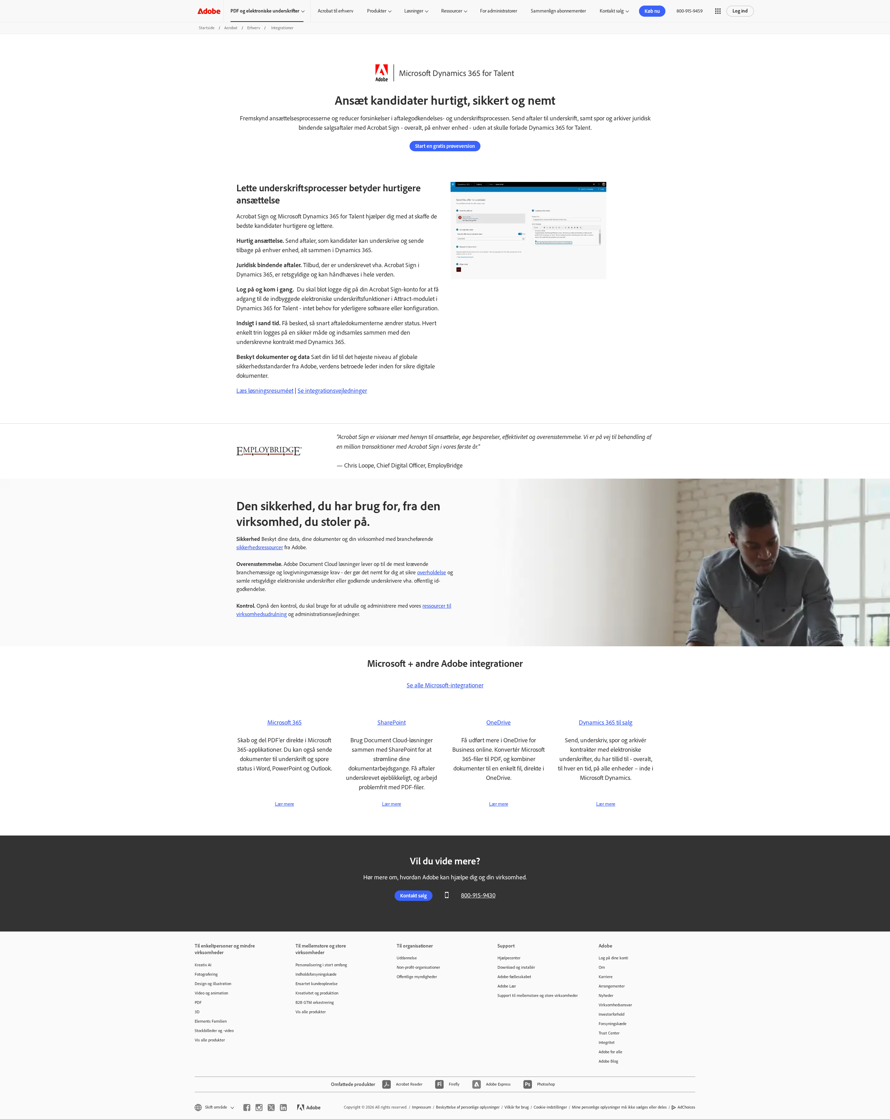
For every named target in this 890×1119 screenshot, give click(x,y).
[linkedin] (283, 1107)
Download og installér (516, 967)
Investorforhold (611, 1014)
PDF (198, 1002)
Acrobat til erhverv (335, 11)
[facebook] (246, 1107)
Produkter (376, 11)
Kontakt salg (612, 11)
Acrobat (230, 27)
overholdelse (431, 572)
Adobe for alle (610, 1051)
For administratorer (498, 11)
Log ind (740, 11)
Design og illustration (213, 983)
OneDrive (498, 722)
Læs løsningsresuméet (264, 390)
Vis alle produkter (210, 1040)
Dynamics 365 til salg (605, 722)
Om (602, 967)
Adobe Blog (608, 1061)
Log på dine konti (613, 958)
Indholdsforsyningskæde (316, 974)
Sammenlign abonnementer (558, 11)
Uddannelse (407, 958)
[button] (717, 11)
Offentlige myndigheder (417, 976)
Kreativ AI (203, 964)
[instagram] (259, 1107)
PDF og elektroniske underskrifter (264, 11)
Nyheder (606, 995)
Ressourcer (451, 11)
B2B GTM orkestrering (315, 1002)
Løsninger (413, 11)
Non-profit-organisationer (418, 967)
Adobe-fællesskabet (514, 976)
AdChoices (686, 1107)
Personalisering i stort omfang (321, 964)
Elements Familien (211, 1021)
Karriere (606, 976)
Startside (207, 27)
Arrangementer (612, 986)
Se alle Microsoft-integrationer (445, 685)
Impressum (421, 1107)
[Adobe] (209, 11)
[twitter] (271, 1107)
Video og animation (211, 993)
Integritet (607, 1042)
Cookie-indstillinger (550, 1107)
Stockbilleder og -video (214, 1030)
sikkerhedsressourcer (259, 547)
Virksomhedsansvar (615, 1004)
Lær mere (284, 804)
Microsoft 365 (284, 722)
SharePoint (392, 722)
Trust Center (609, 1033)
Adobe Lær (506, 986)
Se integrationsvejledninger (332, 390)
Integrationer (282, 27)
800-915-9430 (478, 895)
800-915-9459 (690, 11)
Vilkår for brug (516, 1107)
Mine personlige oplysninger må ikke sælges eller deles (619, 1107)
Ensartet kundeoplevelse (317, 983)
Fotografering (206, 974)
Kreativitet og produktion (317, 993)
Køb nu (652, 11)
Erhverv (253, 27)
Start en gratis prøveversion (445, 146)
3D (197, 1011)
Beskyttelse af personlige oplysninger (468, 1107)
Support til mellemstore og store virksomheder (537, 995)
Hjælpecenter (508, 958)
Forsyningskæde (612, 1023)
